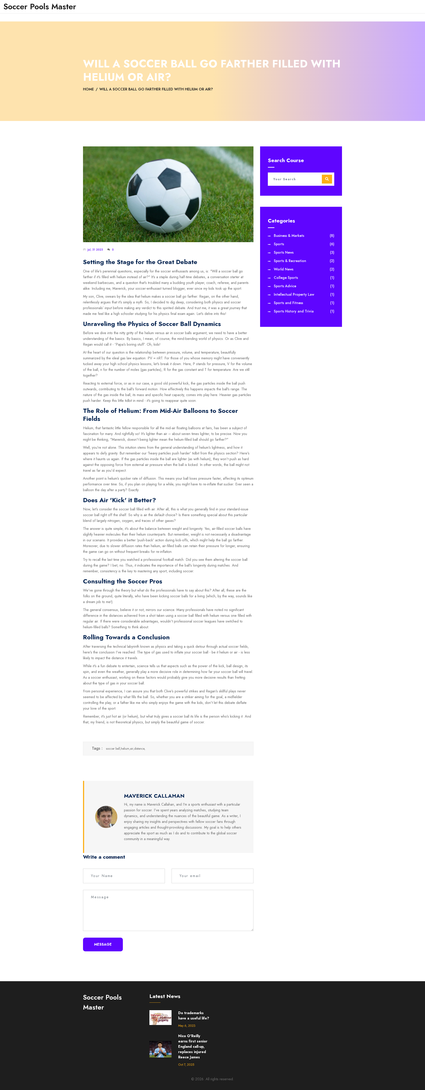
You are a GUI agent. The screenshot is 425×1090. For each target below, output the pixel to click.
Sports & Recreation (304, 260)
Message (103, 944)
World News (304, 269)
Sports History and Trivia (304, 311)
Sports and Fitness (304, 302)
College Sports (304, 277)
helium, (125, 748)
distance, (139, 748)
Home (88, 89)
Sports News (304, 252)
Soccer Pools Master (39, 6)
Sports (304, 244)
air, (132, 748)
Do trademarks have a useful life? (193, 1015)
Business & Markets (304, 235)
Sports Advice (304, 286)
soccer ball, (113, 748)
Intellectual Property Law (304, 294)
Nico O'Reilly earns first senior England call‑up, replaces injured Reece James (192, 1046)
